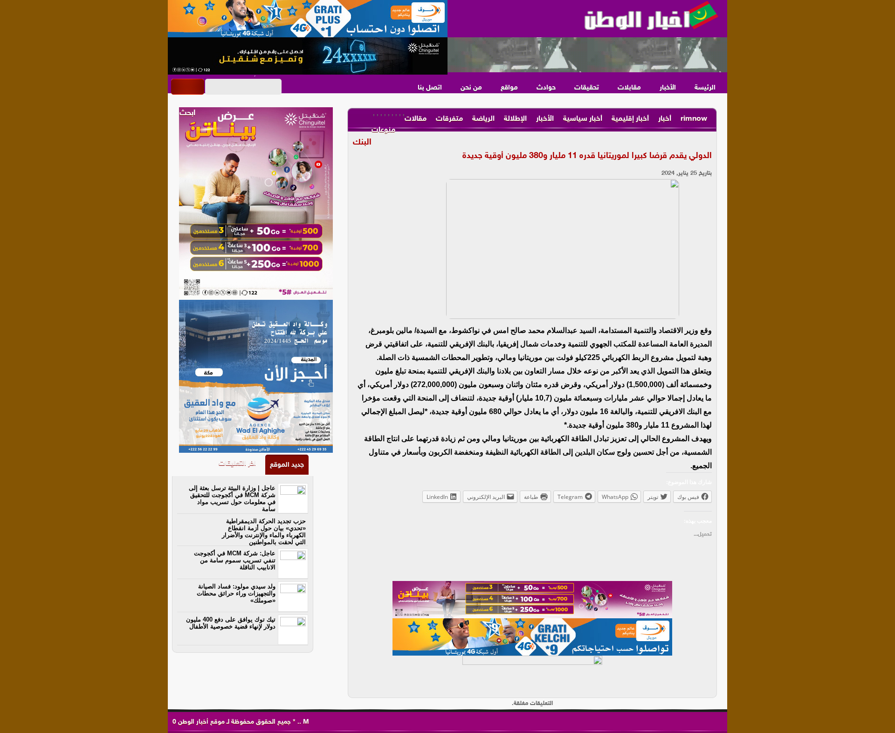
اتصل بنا (430, 88)
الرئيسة (705, 88)
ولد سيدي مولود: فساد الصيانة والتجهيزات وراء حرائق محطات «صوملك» (236, 593)
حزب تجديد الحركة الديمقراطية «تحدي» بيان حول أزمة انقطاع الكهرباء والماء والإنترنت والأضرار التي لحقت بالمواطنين (264, 532)
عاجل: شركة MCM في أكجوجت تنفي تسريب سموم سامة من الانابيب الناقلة (234, 560)
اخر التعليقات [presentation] (237, 464)
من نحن (471, 88)
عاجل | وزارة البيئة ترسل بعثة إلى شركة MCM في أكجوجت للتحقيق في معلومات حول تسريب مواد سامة (232, 498)
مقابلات (629, 88)
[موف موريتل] (308, 18)
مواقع (509, 88)
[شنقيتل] (308, 56)
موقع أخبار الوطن (200, 722)
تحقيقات (586, 88)
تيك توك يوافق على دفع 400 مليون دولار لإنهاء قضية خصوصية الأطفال (230, 623)
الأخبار (668, 88)
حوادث (546, 88)
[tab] (287, 465)
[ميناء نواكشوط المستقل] (587, 55)
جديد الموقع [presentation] (287, 465)
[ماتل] (532, 674)
